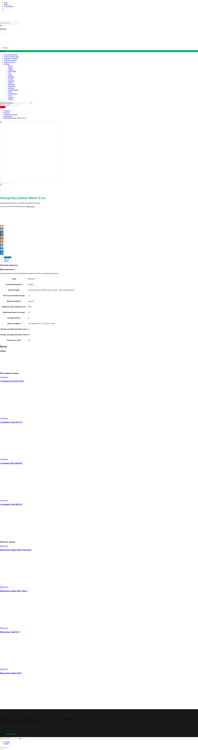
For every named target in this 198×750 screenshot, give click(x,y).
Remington (11, 86)
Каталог (7, 112)
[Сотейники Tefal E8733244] (15, 415)
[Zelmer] (7, 224)
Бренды (6, 64)
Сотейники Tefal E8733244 (12, 381)
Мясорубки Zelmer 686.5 (11, 673)
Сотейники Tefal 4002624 (11, 463)
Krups (10, 75)
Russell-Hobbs (13, 90)
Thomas (11, 97)
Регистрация (8, 6)
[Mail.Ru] (99, 236)
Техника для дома (10, 60)
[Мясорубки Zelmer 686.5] (15, 706)
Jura (9, 73)
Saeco (10, 92)
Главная (7, 111)
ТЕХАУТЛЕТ (10, 734)
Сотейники (4, 377)
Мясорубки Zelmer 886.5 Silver (13, 591)
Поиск (3, 107)
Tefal (10, 95)
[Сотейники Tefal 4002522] (15, 538)
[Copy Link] (99, 230)
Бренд (6, 261)
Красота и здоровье (11, 58)
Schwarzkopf (12, 94)
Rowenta (11, 88)
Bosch (10, 66)
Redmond (11, 84)
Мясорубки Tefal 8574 (9, 632)
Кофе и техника (9, 62)
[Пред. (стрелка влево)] (1, 749)
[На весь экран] (3, 747)
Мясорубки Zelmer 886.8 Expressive (15, 550)
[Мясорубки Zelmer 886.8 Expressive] (15, 583)
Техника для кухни (11, 54)
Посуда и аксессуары (11, 56)
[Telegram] (99, 246)
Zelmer (10, 99)
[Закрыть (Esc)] (7, 747)
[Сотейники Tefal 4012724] (15, 456)
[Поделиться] (5, 747)
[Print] (99, 243)
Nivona (10, 79)
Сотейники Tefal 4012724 (11, 422)
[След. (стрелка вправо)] (3, 749)
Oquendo (11, 81)
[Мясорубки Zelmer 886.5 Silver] (15, 624)
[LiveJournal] (99, 233)
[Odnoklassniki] (99, 240)
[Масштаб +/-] (1, 747)
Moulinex (11, 77)
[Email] (99, 226)
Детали (6, 259)
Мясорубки (8, 116)
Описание (7, 257)
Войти (6, 4)
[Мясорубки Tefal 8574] (15, 665)
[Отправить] (99, 253)
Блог (5, 2)
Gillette (10, 69)
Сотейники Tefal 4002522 (11, 504)
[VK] (99, 249)
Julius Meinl (12, 71)
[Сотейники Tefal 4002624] (31, 497)
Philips (10, 82)
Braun (10, 68)
